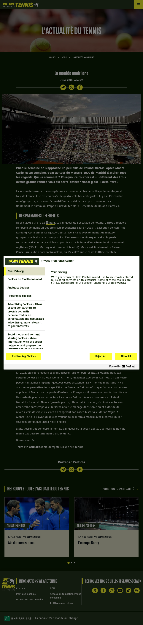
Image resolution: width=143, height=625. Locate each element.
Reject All (100, 356)
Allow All (126, 356)
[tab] (24, 271)
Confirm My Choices (24, 356)
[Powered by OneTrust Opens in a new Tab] (123, 366)
